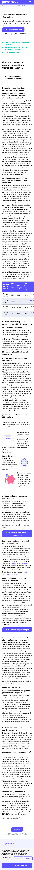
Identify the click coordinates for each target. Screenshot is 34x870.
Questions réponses (12, 52)
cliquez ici (12, 836)
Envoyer (17, 829)
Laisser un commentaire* (11, 818)
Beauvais (15, 563)
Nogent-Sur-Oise (7, 574)
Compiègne (24, 563)
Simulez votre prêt (15, 30)
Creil (25, 572)
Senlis (16, 574)
